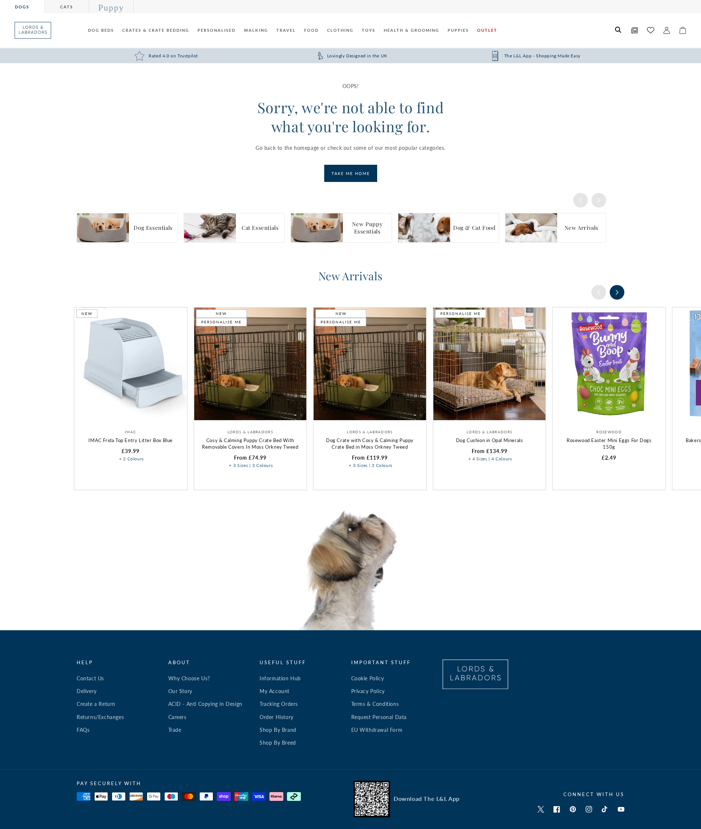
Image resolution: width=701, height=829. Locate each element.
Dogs (22, 6)
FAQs (83, 730)
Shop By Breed (278, 742)
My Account (275, 691)
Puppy (111, 7)
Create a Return (96, 704)
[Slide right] (598, 200)
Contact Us (90, 678)
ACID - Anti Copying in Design (205, 704)
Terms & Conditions (375, 704)
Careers (177, 717)
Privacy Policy (368, 691)
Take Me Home (351, 173)
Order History (277, 717)
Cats (66, 6)
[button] (618, 30)
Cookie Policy (367, 678)
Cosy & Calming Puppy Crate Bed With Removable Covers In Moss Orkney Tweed (250, 443)
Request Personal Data (379, 717)
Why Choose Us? (189, 678)
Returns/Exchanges (100, 717)
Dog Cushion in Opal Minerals (489, 440)
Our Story (180, 691)
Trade (174, 730)
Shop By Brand (278, 730)
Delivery (87, 691)
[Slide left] (580, 200)
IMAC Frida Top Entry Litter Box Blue (130, 440)
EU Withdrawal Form (377, 730)
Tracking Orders (279, 704)
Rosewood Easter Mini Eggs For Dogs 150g (609, 443)
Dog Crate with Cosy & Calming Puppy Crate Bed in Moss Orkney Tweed (370, 443)
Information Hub (280, 678)
